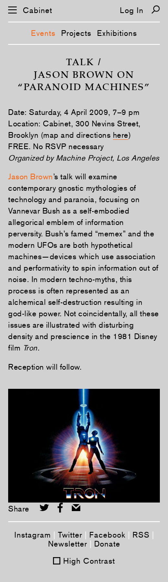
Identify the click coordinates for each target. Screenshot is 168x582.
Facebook (107, 534)
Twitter (70, 534)
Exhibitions (117, 33)
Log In (132, 10)
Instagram (32, 534)
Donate (107, 543)
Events (43, 33)
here (120, 134)
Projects (76, 33)
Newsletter (67, 543)
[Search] (155, 9)
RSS (141, 534)
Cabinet (37, 10)
